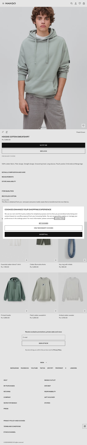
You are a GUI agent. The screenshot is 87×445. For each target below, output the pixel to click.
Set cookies (43, 223)
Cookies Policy (59, 218)
